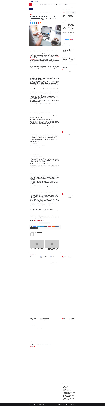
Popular (68, 12)
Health (48, 4)
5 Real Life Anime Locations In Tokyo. (38, 220)
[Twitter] (32, 23)
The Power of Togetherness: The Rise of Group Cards (54, 262)
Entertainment (66, 4)
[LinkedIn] (34, 23)
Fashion (54, 4)
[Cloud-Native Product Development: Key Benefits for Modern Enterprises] (65, 33)
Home (31, 12)
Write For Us (74, 404)
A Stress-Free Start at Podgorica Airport (72, 50)
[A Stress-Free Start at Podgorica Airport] (65, 16)
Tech (33, 4)
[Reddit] (40, 23)
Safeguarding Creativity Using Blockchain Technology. (71, 133)
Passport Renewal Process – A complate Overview (44, 319)
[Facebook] (30, 23)
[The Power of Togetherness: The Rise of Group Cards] (54, 258)
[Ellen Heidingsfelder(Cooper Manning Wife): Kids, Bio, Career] (65, 224)
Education (45, 4)
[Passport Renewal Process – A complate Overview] (44, 287)
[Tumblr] (36, 23)
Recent (64, 12)
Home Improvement (40, 4)
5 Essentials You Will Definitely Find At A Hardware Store (34, 319)
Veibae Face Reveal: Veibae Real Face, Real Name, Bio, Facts (71, 257)
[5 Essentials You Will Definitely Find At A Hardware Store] (34, 287)
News (36, 4)
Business (30, 4)
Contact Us (71, 404)
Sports (70, 4)
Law (56, 4)
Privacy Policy (67, 404)
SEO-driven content (34, 59)
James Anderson (38, 232)
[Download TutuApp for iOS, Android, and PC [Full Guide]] (65, 348)
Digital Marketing (61, 4)
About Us (64, 404)
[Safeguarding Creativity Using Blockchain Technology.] (65, 162)
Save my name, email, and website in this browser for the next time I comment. (40, 344)
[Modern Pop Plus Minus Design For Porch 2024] (65, 100)
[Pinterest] (38, 23)
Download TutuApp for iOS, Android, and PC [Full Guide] (71, 319)
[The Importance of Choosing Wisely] (65, 20)
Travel (51, 4)
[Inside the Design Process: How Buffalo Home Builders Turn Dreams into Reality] (65, 23)
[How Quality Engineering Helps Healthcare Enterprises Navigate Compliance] (65, 28)
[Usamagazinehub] (34, 1)
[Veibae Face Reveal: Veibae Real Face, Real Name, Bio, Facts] (65, 286)
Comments (73, 12)
